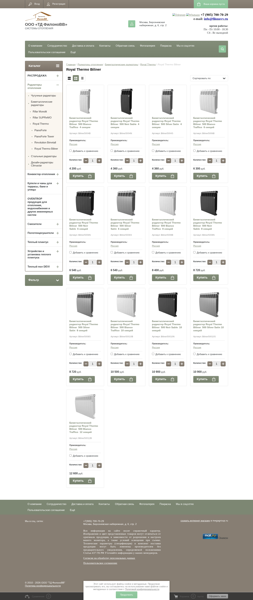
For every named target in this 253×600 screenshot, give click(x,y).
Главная (71, 64)
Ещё (73, 52)
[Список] (69, 78)
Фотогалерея (147, 45)
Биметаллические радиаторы (121, 64)
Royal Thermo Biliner (46, 148)
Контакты (104, 45)
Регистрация (58, 4)
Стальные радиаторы (44, 156)
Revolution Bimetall (45, 142)
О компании (35, 45)
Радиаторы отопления (90, 64)
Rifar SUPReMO (42, 117)
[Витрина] (76, 78)
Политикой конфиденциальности (142, 589)
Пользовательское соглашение (46, 52)
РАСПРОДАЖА (37, 75)
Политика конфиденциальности (43, 585)
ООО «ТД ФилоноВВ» (46, 24)
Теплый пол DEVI (39, 266)
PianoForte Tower (44, 136)
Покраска (165, 45)
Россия (73, 144)
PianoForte (40, 130)
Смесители (34, 223)
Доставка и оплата (83, 45)
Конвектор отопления (41, 174)
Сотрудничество (57, 45)
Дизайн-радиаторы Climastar (42, 164)
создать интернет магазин (195, 520)
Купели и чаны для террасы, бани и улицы (40, 186)
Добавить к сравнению (85, 151)
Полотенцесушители (41, 232)
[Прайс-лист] (82, 78)
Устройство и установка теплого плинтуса (39, 254)
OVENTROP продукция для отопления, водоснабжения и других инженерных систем (40, 206)
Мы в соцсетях (185, 45)
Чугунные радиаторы (43, 95)
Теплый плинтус (38, 242)
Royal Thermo (148, 64)
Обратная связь (125, 45)
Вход (37, 4)
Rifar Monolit (40, 111)
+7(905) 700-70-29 (93, 521)
